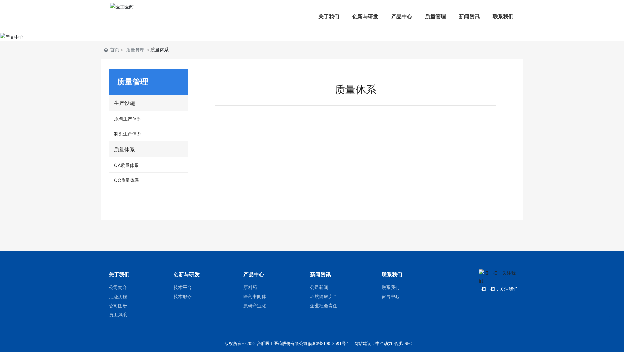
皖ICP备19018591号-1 (328, 343)
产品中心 (401, 16)
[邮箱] (616, 265)
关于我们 (328, 16)
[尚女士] (616, 295)
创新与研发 (365, 16)
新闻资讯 (469, 16)
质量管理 (435, 16)
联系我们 (503, 16)
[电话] (616, 280)
